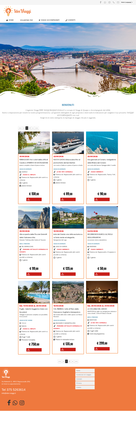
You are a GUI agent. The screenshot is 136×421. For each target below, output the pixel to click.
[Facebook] (100, 2)
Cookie (78, 387)
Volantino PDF (26, 20)
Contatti (71, 20)
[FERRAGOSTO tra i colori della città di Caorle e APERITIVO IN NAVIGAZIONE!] (34, 143)
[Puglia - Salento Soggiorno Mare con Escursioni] (34, 292)
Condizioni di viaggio (83, 374)
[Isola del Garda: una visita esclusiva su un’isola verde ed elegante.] (68, 217)
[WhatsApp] (105, 2)
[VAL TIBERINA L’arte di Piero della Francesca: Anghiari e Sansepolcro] (68, 292)
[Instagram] (109, 2)
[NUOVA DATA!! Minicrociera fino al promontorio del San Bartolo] (68, 143)
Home (11, 20)
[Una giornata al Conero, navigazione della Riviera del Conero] (102, 143)
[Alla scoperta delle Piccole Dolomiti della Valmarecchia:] (34, 217)
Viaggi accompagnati (50, 20)
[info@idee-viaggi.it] (118, 2)
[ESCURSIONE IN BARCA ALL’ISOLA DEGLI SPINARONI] (102, 217)
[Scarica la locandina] (34, 199)
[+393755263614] (114, 2)
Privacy (79, 383)
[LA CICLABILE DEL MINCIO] (102, 292)
